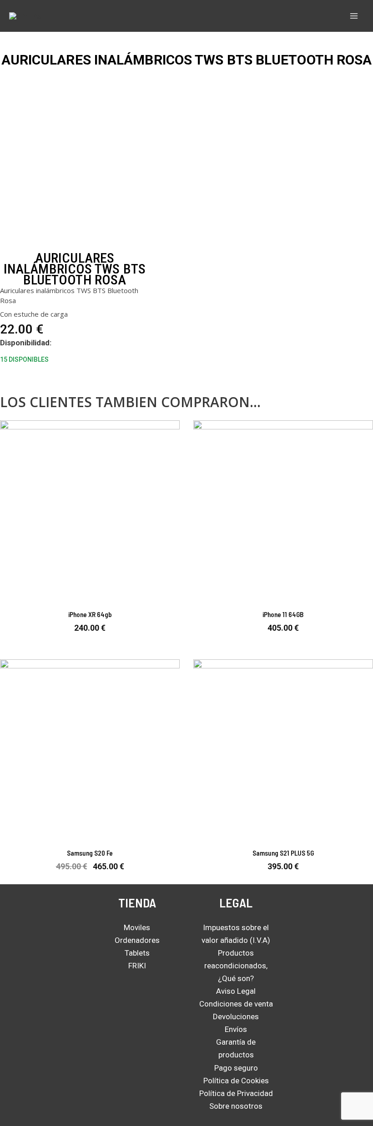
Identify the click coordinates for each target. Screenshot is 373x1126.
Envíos (236, 1029)
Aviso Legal (236, 991)
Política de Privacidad (236, 1093)
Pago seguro (236, 1067)
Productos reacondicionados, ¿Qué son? (235, 965)
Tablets (137, 952)
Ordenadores (137, 940)
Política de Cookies (236, 1080)
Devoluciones (236, 1016)
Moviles (137, 927)
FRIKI (137, 965)
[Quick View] (88, 641)
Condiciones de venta (236, 1003)
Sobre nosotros (235, 1106)
